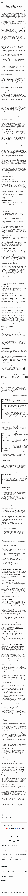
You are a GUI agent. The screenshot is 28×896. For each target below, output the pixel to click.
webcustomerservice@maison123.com (14, 805)
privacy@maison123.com (7, 708)
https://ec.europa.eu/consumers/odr (15, 678)
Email (2, 848)
